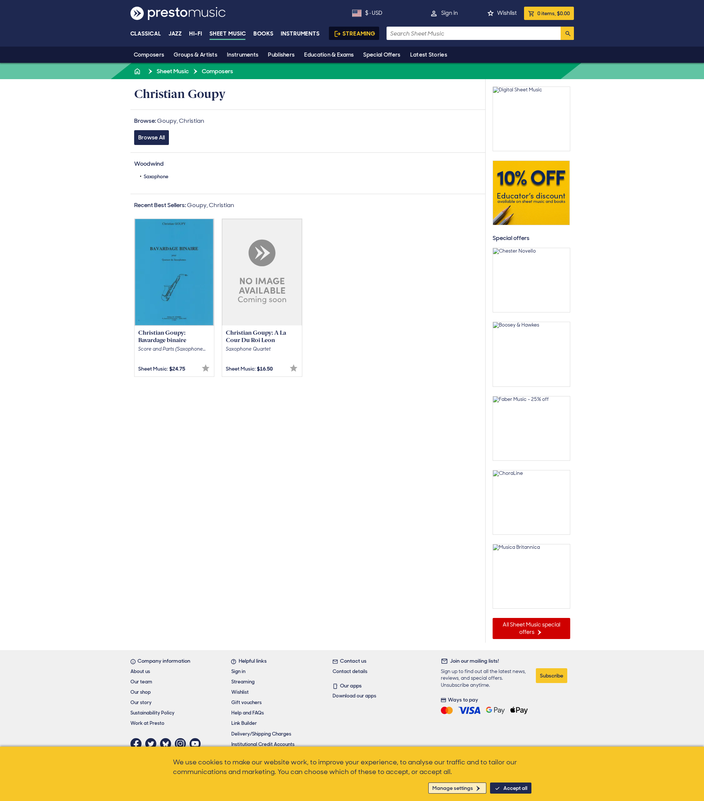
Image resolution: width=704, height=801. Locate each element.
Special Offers (381, 54)
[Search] (567, 33)
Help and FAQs (247, 713)
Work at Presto (147, 723)
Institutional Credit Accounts (263, 744)
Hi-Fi (195, 33)
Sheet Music (228, 33)
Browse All (151, 137)
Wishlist (507, 13)
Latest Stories (428, 54)
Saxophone (156, 176)
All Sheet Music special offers (531, 628)
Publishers (281, 54)
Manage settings (452, 788)
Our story (141, 702)
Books (264, 33)
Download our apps (354, 696)
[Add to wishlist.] (205, 368)
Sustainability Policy (152, 713)
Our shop (140, 692)
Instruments (242, 54)
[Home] (138, 71)
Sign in (449, 13)
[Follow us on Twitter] (152, 743)
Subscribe (551, 675)
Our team (141, 682)
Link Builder (244, 723)
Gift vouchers (246, 702)
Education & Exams (329, 54)
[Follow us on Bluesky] (167, 743)
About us (140, 671)
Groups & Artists (195, 54)
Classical (145, 33)
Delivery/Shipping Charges (261, 734)
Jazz (175, 33)
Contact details (350, 671)
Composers (149, 54)
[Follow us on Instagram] (182, 743)
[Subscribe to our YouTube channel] (197, 743)
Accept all (515, 788)
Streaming (359, 33)
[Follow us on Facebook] (137, 743)
